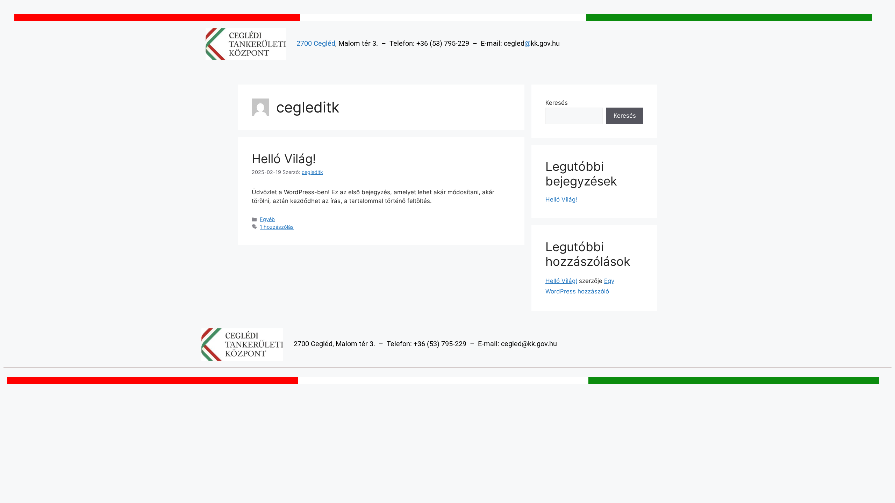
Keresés (556, 102)
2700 (304, 43)
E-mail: (491, 43)
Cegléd (324, 43)
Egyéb (267, 219)
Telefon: (402, 43)
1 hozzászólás (277, 227)
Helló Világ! (284, 158)
